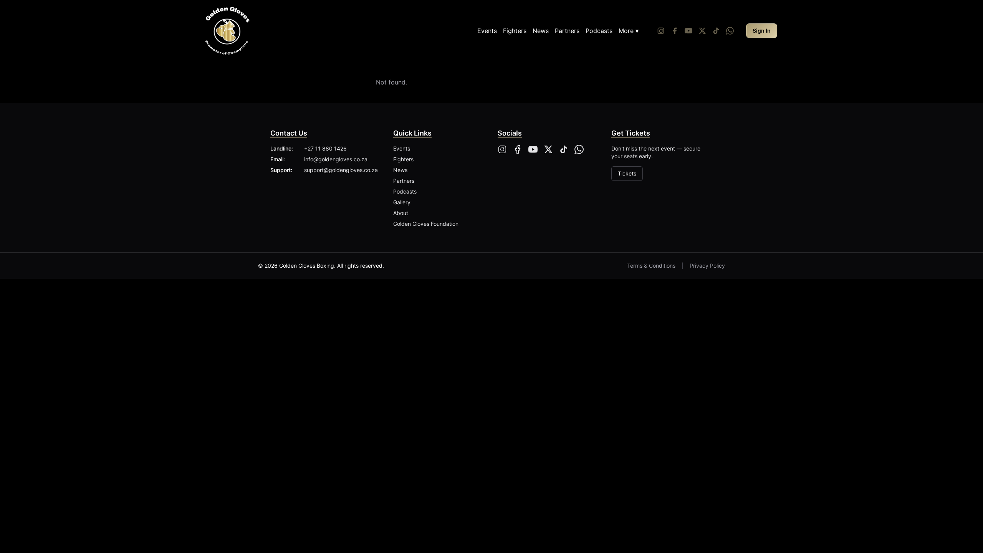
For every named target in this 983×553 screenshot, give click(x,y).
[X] (548, 149)
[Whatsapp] (730, 31)
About (400, 213)
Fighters (514, 31)
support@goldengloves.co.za (341, 170)
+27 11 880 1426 (325, 148)
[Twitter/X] (702, 31)
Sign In (762, 30)
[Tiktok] (716, 31)
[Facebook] (675, 31)
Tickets (627, 173)
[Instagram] (661, 31)
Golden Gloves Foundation (425, 223)
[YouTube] (688, 31)
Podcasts (599, 31)
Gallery (401, 202)
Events (487, 31)
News (541, 31)
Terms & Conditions (651, 265)
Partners (567, 31)
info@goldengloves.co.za (335, 159)
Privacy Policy (707, 265)
